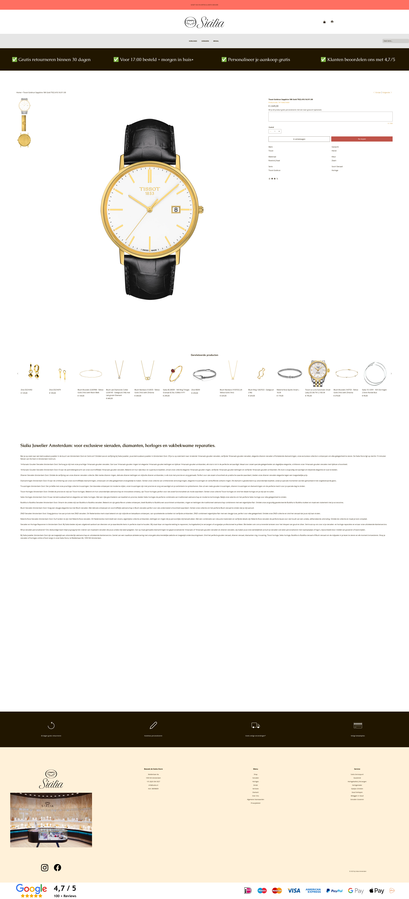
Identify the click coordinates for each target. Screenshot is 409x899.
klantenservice (105, 535)
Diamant (256, 792)
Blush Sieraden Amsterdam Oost (33, 508)
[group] (204, 380)
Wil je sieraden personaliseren (32, 530)
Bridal (255, 785)
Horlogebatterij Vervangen (357, 781)
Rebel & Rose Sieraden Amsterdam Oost (36, 519)
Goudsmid (357, 778)
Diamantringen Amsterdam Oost (33, 481)
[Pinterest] (275, 179)
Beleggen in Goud (357, 796)
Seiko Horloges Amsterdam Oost (33, 497)
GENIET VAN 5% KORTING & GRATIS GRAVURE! (204, 5)
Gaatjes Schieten (357, 789)
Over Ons (255, 796)
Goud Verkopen (357, 792)
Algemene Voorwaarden (255, 799)
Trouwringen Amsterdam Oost (32, 486)
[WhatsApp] (270, 179)
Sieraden (255, 778)
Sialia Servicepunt (357, 774)
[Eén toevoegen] (279, 131)
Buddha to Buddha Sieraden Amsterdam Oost (38, 502)
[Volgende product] (391, 373)
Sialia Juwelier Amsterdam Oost (35, 535)
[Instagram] (45, 867)
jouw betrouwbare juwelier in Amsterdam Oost (148, 456)
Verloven (256, 789)
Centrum (90, 456)
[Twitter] (277, 179)
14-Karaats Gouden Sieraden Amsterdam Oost (39, 464)
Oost (82, 456)
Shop (255, 774)
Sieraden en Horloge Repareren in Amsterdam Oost (41, 524)
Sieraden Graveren (357, 799)
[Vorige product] (17, 373)
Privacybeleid (255, 803)
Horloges (255, 781)
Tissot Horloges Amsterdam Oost (33, 491)
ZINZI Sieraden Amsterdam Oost (33, 513)
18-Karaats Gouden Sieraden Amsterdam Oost (39, 470)
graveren (349, 530)
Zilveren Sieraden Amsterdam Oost (34, 475)
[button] (324, 21)
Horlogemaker (357, 785)
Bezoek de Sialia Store (153, 769)
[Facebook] (272, 179)
